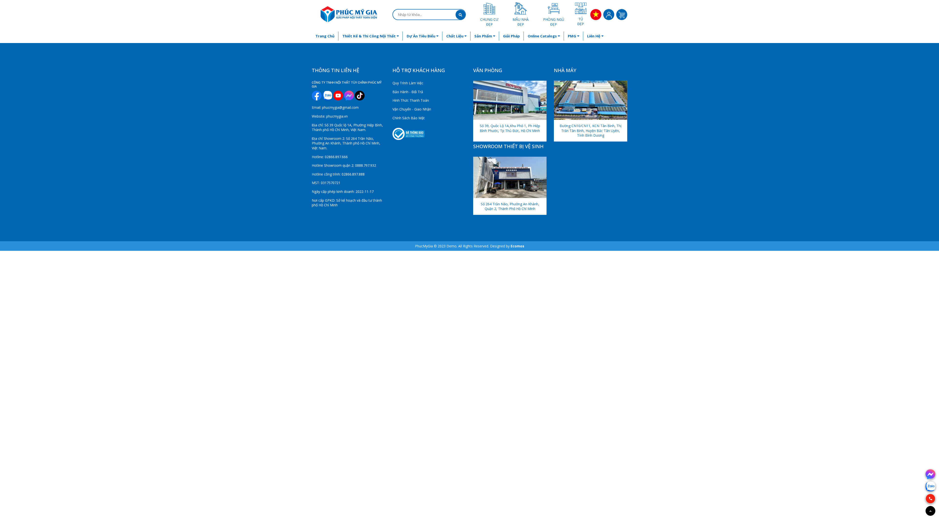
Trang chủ (325, 35)
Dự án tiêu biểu (421, 35)
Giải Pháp (511, 35)
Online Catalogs (543, 35)
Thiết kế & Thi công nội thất (369, 35)
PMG (572, 35)
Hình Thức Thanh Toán (410, 100)
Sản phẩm (483, 35)
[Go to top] (930, 511)
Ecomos (517, 246)
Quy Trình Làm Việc (407, 83)
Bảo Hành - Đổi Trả (407, 91)
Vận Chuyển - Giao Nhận (411, 109)
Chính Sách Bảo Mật (408, 118)
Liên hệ (594, 35)
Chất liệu (455, 35)
